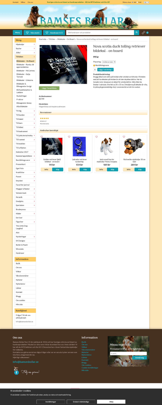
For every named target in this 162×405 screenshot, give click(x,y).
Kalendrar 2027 (22, 152)
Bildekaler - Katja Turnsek (23, 75)
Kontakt (15, 2)
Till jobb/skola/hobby (24, 135)
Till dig (18, 111)
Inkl (135, 2)
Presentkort (20, 164)
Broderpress (21, 209)
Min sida (19, 304)
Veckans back (21, 193)
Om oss (30, 2)
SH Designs (20, 241)
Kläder (18, 213)
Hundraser (20, 253)
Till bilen (19, 57)
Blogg (18, 296)
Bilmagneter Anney (24, 103)
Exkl (140, 2)
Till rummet (20, 139)
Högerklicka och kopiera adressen (52, 106)
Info (46, 169)
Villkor (23, 2)
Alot (17, 232)
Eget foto (20, 168)
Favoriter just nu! (23, 185)
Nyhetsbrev (20, 284)
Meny (17, 32)
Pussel (18, 176)
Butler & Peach (22, 245)
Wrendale (20, 249)
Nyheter (19, 280)
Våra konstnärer (22, 276)
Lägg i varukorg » (105, 69)
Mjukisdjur (20, 44)
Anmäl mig (139, 358)
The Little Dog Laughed (22, 227)
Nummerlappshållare (24, 156)
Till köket (19, 127)
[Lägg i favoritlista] (42, 136)
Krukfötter (20, 172)
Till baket (19, 119)
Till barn (19, 123)
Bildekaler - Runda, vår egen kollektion (25, 65)
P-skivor (19, 99)
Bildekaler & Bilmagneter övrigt (24, 85)
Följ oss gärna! (30, 372)
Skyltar (18, 48)
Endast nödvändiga (81, 402)
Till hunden (20, 115)
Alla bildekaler (22, 106)
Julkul (18, 52)
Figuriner (19, 222)
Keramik (19, 197)
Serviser (19, 218)
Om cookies (20, 300)
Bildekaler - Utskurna (24, 80)
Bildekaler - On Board (25, 61)
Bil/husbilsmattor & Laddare (24, 91)
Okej (111, 402)
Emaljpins (19, 201)
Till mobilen (20, 144)
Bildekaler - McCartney (25, 71)
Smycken (19, 181)
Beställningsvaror (23, 160)
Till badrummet (22, 131)
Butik (18, 263)
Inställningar (51, 402)
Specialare (20, 205)
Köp (57, 169)
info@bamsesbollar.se (24, 321)
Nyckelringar (21, 96)
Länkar (18, 288)
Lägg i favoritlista (49, 88)
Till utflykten (21, 148)
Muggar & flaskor (23, 189)
